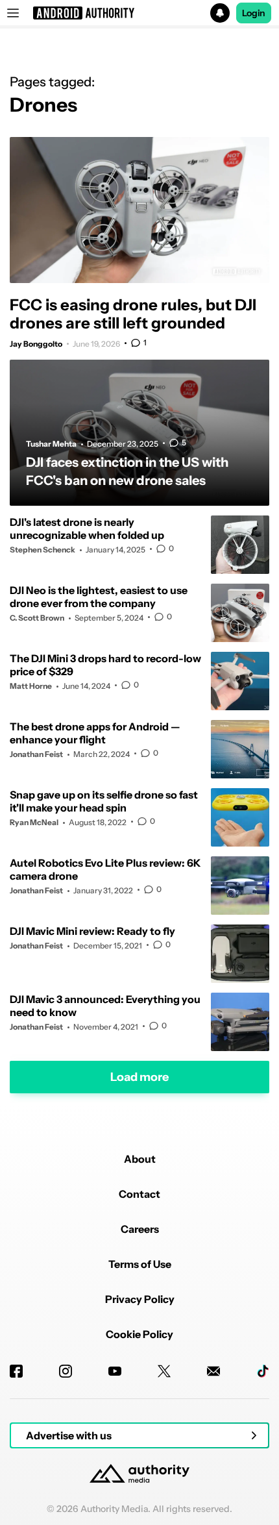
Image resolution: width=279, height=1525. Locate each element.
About (140, 1158)
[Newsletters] (213, 1371)
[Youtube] (114, 1371)
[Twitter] (164, 1371)
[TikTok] (262, 1371)
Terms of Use (139, 1264)
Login (253, 13)
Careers (140, 1228)
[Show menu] (13, 13)
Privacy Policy (140, 1299)
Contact (139, 1193)
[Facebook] (16, 1371)
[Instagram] (65, 1371)
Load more (139, 1076)
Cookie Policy (139, 1334)
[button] (139, 13)
